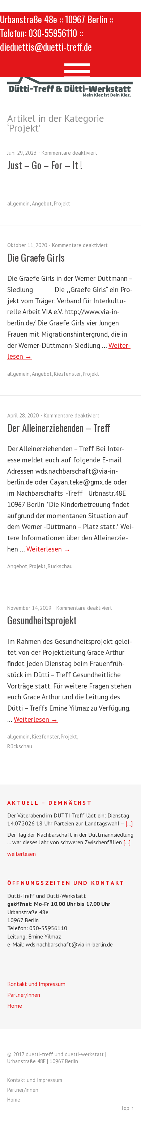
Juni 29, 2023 (22, 152)
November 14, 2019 (29, 607)
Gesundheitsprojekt (42, 620)
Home (14, 1005)
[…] (129, 823)
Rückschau (60, 566)
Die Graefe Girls (36, 257)
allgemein (18, 203)
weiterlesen (21, 853)
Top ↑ (127, 1107)
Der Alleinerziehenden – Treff (58, 427)
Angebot (42, 203)
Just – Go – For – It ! (44, 165)
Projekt (62, 203)
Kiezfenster (67, 373)
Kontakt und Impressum (36, 983)
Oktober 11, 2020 (27, 245)
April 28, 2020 (23, 415)
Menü (70, 68)
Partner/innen (23, 994)
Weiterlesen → (48, 548)
